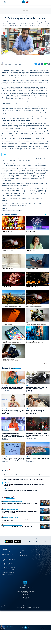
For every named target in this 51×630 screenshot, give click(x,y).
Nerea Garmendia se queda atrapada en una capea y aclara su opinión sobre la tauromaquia (12, 412)
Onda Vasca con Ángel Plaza (7, 572)
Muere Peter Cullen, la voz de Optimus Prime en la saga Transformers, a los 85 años (37, 435)
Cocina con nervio (39, 557)
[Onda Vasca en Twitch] (42, 541)
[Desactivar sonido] (45, 628)
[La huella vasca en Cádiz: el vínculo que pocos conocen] (38, 448)
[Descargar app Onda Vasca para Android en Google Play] (9, 541)
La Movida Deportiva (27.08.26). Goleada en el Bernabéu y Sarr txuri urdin (19, 503)
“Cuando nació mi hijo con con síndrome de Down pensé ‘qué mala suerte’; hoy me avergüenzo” (24, 485)
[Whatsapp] (45, 64)
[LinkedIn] (39, 64)
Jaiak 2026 (16, 4)
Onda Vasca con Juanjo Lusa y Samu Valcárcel (8, 564)
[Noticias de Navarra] (44, 614)
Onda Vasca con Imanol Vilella (8, 569)
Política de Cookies (40, 605)
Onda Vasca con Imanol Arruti (8, 567)
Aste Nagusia (4, 4)
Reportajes (23, 553)
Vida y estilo (4, 385)
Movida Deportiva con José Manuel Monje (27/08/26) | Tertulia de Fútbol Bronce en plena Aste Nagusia (19, 512)
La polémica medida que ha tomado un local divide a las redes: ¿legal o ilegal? (12, 459)
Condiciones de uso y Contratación (24, 607)
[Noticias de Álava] (33, 614)
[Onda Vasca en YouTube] (36, 541)
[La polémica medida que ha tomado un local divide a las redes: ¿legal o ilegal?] (13, 448)
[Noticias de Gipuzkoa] (15, 614)
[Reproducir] (42, 504)
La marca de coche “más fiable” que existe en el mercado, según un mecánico (36, 388)
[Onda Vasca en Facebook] (33, 541)
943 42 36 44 (26, 592)
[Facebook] (42, 64)
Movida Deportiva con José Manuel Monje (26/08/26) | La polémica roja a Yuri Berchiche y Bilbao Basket (20, 519)
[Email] (48, 64)
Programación (23, 555)
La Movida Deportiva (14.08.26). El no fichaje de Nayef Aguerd (16, 527)
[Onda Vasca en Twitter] (29, 541)
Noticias (22, 550)
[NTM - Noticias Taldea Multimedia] (25, 614)
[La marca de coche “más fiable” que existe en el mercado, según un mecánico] (38, 377)
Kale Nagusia (4, 557)
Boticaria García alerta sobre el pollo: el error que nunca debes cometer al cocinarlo (24, 475)
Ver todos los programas (7, 574)
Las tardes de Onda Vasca (7, 554)
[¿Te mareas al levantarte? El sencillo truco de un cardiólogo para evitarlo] (13, 377)
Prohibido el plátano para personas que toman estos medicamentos (20, 490)
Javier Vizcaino (38, 554)
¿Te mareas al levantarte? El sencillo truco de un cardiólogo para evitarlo (12, 387)
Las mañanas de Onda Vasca (8, 552)
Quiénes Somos (15, 605)
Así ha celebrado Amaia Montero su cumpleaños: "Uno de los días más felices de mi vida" (36, 412)
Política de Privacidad (30, 605)
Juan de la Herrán (39, 552)
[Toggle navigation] (1, 1)
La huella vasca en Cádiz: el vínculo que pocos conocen (37, 459)
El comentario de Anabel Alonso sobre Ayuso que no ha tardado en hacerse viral (23, 479)
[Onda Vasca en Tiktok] (46, 541)
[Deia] (5, 614)
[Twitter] (35, 64)
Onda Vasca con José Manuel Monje (8, 560)
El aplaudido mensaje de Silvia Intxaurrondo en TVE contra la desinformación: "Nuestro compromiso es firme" (12, 436)
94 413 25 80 (26, 589)
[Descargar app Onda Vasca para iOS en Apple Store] (17, 541)
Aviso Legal (22, 605)
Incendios (11, 4)
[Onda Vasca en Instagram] (39, 541)
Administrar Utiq (36, 607)
